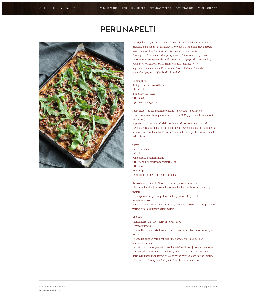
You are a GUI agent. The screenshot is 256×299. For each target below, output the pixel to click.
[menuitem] (109, 8)
